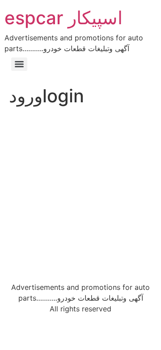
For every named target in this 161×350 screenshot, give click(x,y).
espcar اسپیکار (63, 18)
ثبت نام (120, 229)
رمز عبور (17, 164)
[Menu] (19, 64)
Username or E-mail (36, 126)
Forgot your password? (80, 256)
